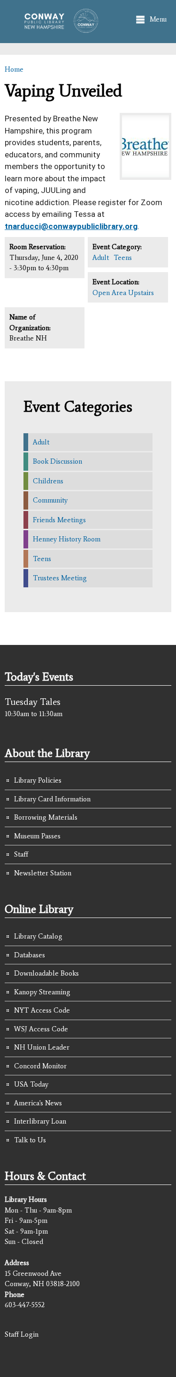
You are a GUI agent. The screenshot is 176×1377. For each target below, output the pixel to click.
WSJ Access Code (41, 1029)
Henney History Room (66, 539)
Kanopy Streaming (42, 992)
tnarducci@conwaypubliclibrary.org (71, 226)
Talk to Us (30, 1140)
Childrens (48, 481)
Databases (29, 955)
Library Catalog (38, 936)
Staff (21, 854)
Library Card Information (52, 799)
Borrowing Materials (45, 817)
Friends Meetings (59, 520)
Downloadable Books (46, 973)
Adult (100, 257)
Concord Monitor (40, 1066)
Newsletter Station (42, 873)
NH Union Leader (41, 1047)
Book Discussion (57, 461)
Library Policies (37, 780)
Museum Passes (37, 836)
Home (14, 69)
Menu (158, 19)
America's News (38, 1103)
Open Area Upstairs (123, 293)
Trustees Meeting (60, 578)
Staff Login (21, 1334)
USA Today (31, 1084)
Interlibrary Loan (40, 1121)
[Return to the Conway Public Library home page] (58, 28)
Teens (123, 257)
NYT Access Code (42, 1010)
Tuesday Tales (33, 701)
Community (50, 500)
